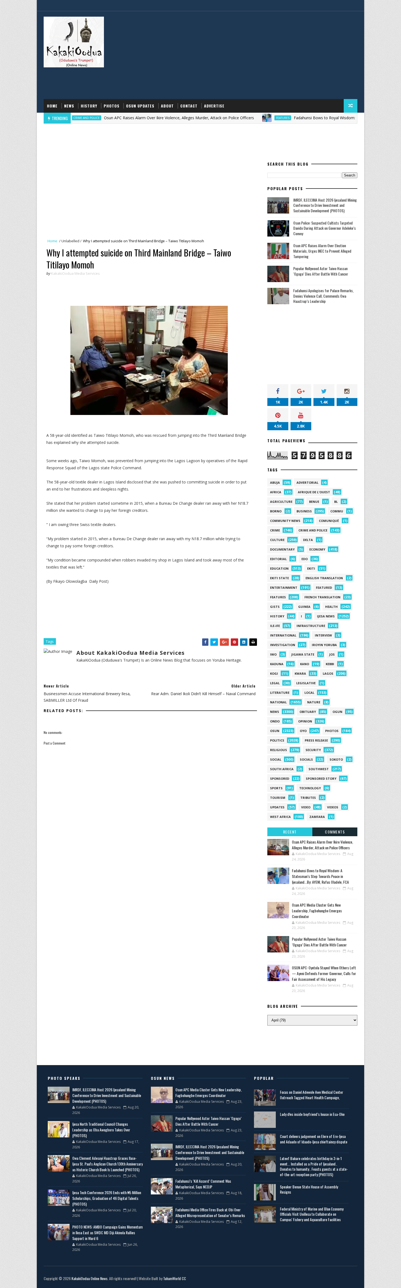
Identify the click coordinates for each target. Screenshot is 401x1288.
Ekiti (311, 568)
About (167, 106)
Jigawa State (302, 654)
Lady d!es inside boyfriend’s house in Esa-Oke (312, 1114)
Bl (336, 502)
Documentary (282, 549)
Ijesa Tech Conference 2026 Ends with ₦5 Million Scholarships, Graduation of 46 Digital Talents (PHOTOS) (106, 1198)
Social (275, 759)
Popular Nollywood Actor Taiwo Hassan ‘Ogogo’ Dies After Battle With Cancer (320, 271)
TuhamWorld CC (174, 1278)
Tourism (277, 798)
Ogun (337, 712)
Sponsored (279, 778)
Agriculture (281, 502)
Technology (310, 788)
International (283, 635)
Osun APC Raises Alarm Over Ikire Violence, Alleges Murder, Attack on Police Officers (145, 117)
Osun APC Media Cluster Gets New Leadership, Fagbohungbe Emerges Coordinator (317, 910)
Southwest (319, 769)
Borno (276, 511)
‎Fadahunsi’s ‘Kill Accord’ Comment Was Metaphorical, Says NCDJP (203, 1184)
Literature (279, 693)
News (69, 106)
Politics (277, 740)
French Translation (322, 597)
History (89, 106)
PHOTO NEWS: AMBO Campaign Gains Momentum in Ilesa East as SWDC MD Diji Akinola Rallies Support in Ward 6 (107, 1232)
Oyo (303, 731)
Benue (314, 502)
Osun (274, 731)
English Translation (324, 578)
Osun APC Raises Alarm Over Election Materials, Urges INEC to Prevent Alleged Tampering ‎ (322, 251)
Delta (308, 540)
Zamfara (317, 817)
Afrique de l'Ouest (314, 492)
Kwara (300, 673)
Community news (285, 521)
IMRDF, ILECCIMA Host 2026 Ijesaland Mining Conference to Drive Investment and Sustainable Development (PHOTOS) (325, 205)
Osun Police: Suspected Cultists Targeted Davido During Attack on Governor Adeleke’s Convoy (324, 228)
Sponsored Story (321, 778)
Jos (332, 654)
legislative (306, 683)
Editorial (278, 559)
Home (52, 106)
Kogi (274, 673)
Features (249, 118)
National (278, 702)
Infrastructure (311, 626)
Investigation (282, 645)
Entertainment (283, 587)
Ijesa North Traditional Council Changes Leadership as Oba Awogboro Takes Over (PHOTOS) (101, 1129)
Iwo (273, 654)
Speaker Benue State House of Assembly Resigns (309, 1189)
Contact (188, 106)
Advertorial (307, 482)
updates (277, 807)
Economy (317, 549)
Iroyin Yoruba (324, 645)
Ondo (275, 721)
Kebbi (330, 664)
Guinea (304, 607)
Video (305, 807)
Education (279, 568)
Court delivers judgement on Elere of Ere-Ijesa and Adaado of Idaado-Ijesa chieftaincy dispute (313, 1138)
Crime (275, 530)
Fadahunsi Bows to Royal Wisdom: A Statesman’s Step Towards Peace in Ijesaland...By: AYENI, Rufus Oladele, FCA (320, 876)
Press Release (316, 740)
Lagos (328, 673)
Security (313, 750)
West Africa (280, 817)
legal (275, 683)
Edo (304, 559)
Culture (277, 540)
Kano (304, 664)
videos (332, 807)
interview (323, 635)
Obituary (308, 712)
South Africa (282, 769)
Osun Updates (140, 106)
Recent (290, 832)
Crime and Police (312, 530)
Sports (276, 788)
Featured (324, 587)
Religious (278, 750)
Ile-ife (275, 626)
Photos (111, 106)
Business (304, 511)
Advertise (214, 106)
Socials (306, 759)
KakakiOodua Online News (89, 1278)
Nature (313, 702)
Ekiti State (279, 578)
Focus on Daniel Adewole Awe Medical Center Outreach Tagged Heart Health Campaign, (311, 1094)
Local (309, 693)
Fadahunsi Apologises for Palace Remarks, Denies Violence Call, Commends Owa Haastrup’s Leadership (323, 296)
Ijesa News (326, 616)
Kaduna (276, 664)
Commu (336, 511)
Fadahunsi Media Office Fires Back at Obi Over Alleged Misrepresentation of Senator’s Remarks (210, 1212)
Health (331, 607)
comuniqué (329, 521)
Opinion (305, 721)
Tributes (308, 798)
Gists (275, 607)
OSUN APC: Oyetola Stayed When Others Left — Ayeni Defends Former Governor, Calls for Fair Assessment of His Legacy (324, 973)
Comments (335, 832)
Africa (275, 492)
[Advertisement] (257, 55)
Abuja (275, 482)
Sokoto (336, 759)
